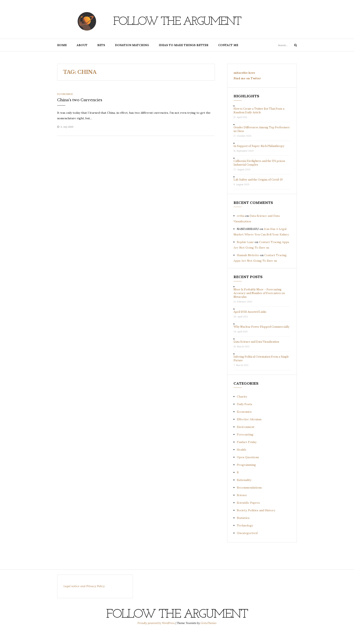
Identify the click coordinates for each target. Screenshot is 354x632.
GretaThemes (209, 623)
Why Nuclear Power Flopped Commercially (261, 326)
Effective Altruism (249, 419)
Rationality (244, 480)
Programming (246, 465)
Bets (101, 45)
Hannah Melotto (248, 255)
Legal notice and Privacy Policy (84, 586)
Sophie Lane (245, 242)
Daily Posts (244, 404)
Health (241, 449)
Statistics (243, 518)
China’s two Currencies (79, 100)
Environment (245, 427)
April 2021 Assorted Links (250, 311)
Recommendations (249, 487)
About (82, 45)
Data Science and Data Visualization (256, 341)
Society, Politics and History (256, 510)
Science (242, 495)
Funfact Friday (246, 442)
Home (62, 45)
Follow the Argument (177, 22)
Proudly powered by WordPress (156, 623)
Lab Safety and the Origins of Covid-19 (258, 179)
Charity (242, 396)
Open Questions (248, 457)
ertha (240, 216)
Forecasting (245, 434)
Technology (245, 525)
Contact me (228, 45)
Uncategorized (247, 533)
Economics (65, 93)
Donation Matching (132, 45)
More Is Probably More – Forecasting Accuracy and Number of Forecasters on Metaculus (259, 293)
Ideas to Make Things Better (183, 45)
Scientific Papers (248, 503)
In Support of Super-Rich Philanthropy (259, 146)
